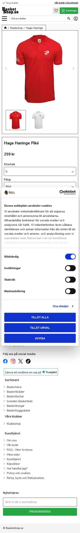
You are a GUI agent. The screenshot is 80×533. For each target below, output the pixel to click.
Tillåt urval (40, 327)
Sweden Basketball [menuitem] (20, 401)
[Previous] (6, 68)
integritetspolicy (62, 518)
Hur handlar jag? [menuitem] (17, 468)
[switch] (70, 268)
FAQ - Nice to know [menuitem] (20, 450)
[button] (4, 18)
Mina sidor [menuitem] (13, 455)
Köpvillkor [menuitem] (13, 464)
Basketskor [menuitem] (14, 387)
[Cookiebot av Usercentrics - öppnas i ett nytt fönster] (59, 192)
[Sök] (68, 18)
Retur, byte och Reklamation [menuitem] (25, 478)
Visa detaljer (61, 306)
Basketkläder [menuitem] (15, 392)
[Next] (73, 68)
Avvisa (40, 338)
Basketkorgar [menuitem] (15, 406)
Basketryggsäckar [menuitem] (18, 410)
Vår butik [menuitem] (12, 445)
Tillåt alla (40, 317)
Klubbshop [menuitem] (14, 424)
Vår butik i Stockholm (66, 2)
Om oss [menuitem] (12, 440)
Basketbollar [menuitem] (15, 396)
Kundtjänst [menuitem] (14, 459)
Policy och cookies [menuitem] (19, 473)
